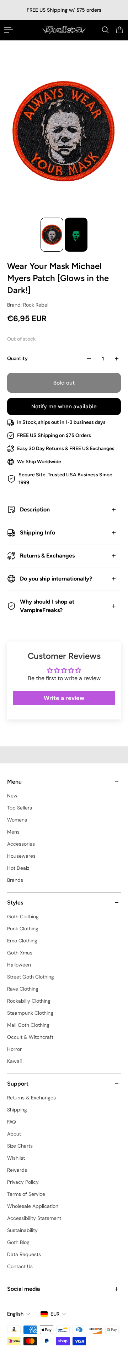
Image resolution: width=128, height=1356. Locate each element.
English (15, 1314)
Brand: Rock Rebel (27, 305)
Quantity (17, 358)
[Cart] (119, 30)
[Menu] (8, 30)
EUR (54, 1314)
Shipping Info (37, 532)
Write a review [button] (64, 698)
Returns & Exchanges (47, 555)
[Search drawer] (105, 30)
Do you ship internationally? (56, 578)
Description (35, 509)
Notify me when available (64, 406)
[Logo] (64, 30)
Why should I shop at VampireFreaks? (47, 605)
